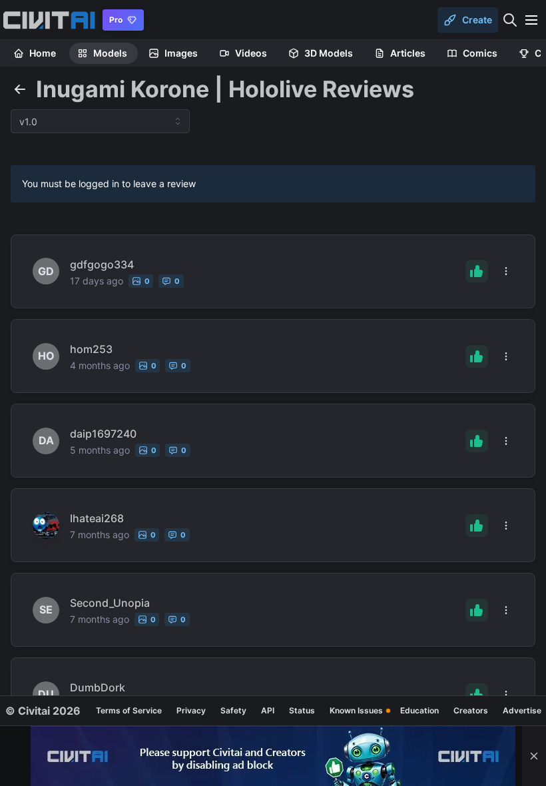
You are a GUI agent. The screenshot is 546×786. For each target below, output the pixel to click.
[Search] (510, 20)
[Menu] (531, 20)
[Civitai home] (49, 20)
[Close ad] (534, 756)
